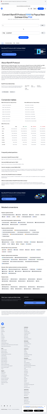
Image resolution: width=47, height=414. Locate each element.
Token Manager (27, 346)
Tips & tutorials (4, 357)
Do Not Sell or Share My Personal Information (9, 344)
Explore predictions (27, 338)
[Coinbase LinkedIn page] (4, 406)
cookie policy (28, 406)
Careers (2, 330)
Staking (25, 351)
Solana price (26, 393)
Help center (3, 372)
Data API (25, 374)
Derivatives (26, 337)
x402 (25, 368)
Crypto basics (3, 355)
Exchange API (26, 383)
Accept (38, 410)
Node (25, 377)
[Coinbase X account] (1, 406)
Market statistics (4, 352)
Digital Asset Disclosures (6, 346)
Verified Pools (26, 356)
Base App (25, 330)
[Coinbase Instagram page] (7, 406)
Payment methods (4, 379)
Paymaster (26, 371)
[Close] (44, 406)
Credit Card (26, 334)
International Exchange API (29, 384)
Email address (26, 297)
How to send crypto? (5, 367)
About (2, 328)
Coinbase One (26, 331)
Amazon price (26, 403)
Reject (28, 410)
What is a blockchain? (5, 364)
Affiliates (3, 331)
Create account (4, 375)
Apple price (26, 400)
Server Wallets (27, 362)
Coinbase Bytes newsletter (6, 354)
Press (2, 334)
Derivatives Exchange (28, 354)
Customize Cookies (41, 407)
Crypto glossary (4, 358)
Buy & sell (26, 328)
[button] (45, 9)
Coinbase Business (27, 343)
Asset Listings (26, 342)
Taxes (2, 368)
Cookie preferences (5, 343)
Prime (25, 350)
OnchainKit (26, 372)
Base (25, 361)
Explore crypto (4, 349)
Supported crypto (4, 382)
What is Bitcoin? (4, 361)
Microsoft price (27, 401)
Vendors (2, 338)
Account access (4, 381)
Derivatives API (27, 387)
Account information (5, 378)
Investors (3, 337)
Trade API (26, 369)
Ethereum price (27, 392)
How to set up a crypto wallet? (6, 365)
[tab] (2, 43)
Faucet (25, 381)
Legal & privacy (4, 340)
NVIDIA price (26, 398)
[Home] (2, 9)
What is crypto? (4, 362)
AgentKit (25, 378)
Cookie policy (3, 341)
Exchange (26, 353)
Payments (26, 345)
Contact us (3, 373)
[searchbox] (43, 33)
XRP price (26, 395)
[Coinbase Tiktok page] (10, 406)
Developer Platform (27, 359)
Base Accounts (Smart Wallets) (29, 365)
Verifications (26, 375)
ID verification (4, 376)
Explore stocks (4, 351)
